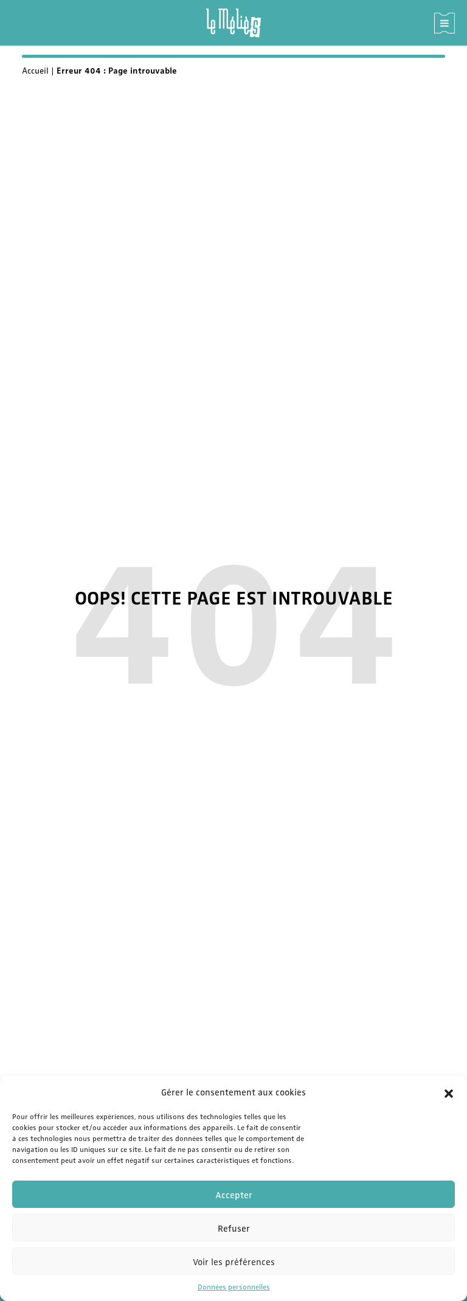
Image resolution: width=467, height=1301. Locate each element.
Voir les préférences (234, 1261)
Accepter (233, 1194)
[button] (449, 1092)
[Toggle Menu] (444, 23)
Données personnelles (234, 1286)
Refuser (234, 1228)
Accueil (35, 69)
